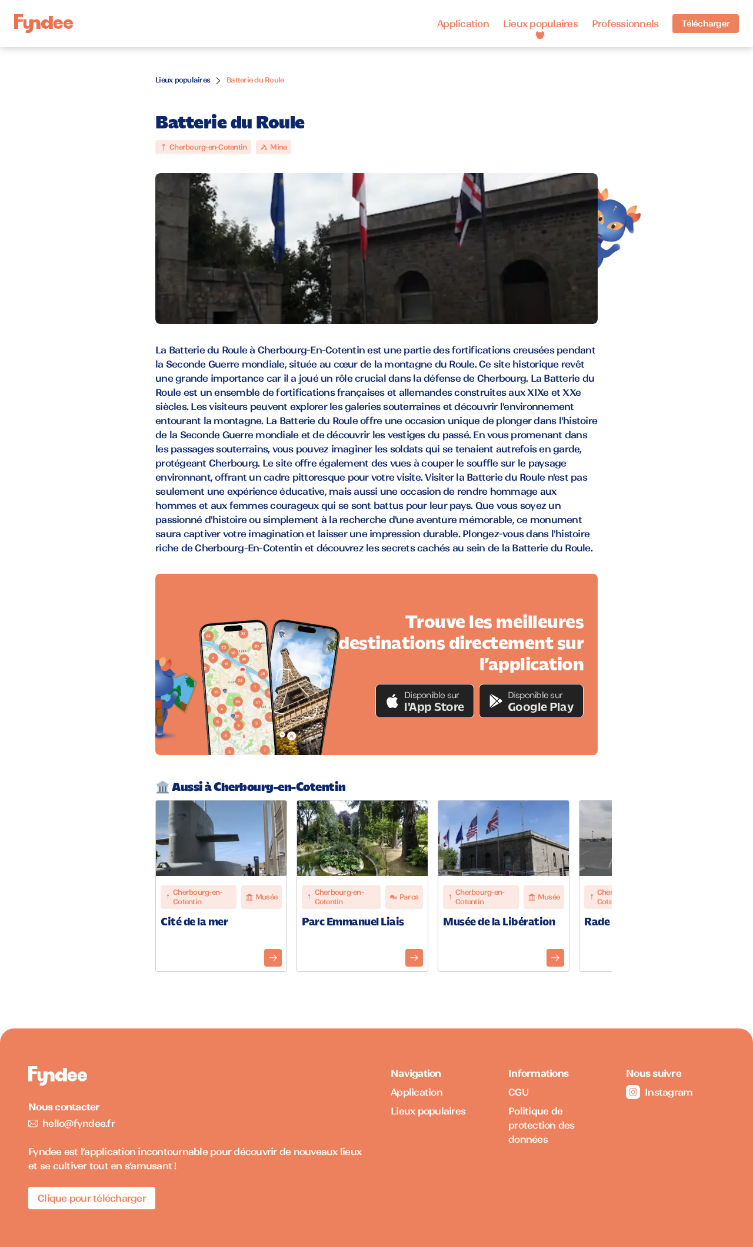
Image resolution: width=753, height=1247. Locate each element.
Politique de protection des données (541, 1125)
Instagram (668, 1092)
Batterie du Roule (255, 79)
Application (463, 23)
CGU (518, 1092)
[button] (424, 701)
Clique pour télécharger (92, 1198)
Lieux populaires (540, 23)
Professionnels (625, 23)
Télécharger (705, 23)
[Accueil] (43, 24)
